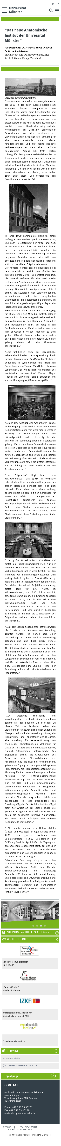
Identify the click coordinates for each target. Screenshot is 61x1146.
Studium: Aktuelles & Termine (28, 932)
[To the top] (30, 1138)
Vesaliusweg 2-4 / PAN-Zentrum (21, 1098)
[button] (33, 925)
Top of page (11, 1076)
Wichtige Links (17, 939)
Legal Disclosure (28, 1127)
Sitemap (7, 1127)
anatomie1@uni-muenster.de (19, 1113)
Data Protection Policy (19, 1129)
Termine (12, 1051)
